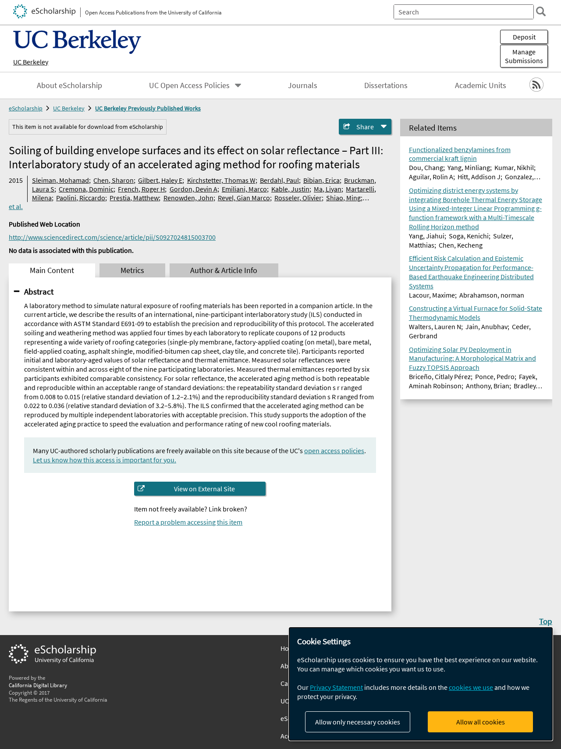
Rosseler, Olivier (298, 197)
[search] (541, 11)
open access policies (334, 450)
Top (545, 621)
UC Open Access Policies (189, 85)
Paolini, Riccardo (80, 197)
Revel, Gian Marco (244, 197)
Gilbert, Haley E (160, 180)
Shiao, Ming (343, 197)
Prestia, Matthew (134, 197)
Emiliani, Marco (244, 189)
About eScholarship (69, 85)
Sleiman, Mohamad (60, 180)
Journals (302, 85)
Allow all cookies (480, 721)
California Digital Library (38, 685)
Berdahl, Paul (279, 180)
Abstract (38, 291)
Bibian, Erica (321, 180)
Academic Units (480, 85)
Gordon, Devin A (193, 189)
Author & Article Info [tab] (223, 270)
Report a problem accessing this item (188, 522)
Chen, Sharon (113, 180)
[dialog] (420, 684)
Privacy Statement (336, 687)
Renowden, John (188, 197)
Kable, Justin (290, 189)
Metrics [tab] (132, 270)
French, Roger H (141, 189)
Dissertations (386, 85)
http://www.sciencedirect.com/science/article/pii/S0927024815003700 (112, 237)
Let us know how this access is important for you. (104, 459)
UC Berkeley (30, 61)
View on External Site (204, 488)
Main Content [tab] (52, 270)
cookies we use (471, 687)
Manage (524, 56)
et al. (16, 206)
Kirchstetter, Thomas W (221, 180)
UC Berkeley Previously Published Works (148, 108)
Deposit (524, 36)
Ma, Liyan (327, 189)
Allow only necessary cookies (357, 721)
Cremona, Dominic (86, 189)
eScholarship (26, 108)
